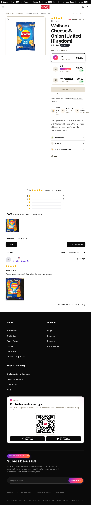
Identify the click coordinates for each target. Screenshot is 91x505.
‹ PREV (76, 13)
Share (56, 156)
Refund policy (48, 500)
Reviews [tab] (10, 238)
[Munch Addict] (45, 7)
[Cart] (87, 7)
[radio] (68, 57)
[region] (12, 225)
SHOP (7, 13)
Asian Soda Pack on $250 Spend (70, 2)
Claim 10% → (76, 480)
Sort (63, 252)
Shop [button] (10, 322)
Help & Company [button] (16, 365)
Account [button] (51, 322)
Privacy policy (62, 500)
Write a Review (78, 245)
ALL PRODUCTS (17, 13)
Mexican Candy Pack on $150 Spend (32, 2)
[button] (59, 19)
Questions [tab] (22, 238)
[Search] (83, 7)
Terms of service (77, 500)
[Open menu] (3, 7)
